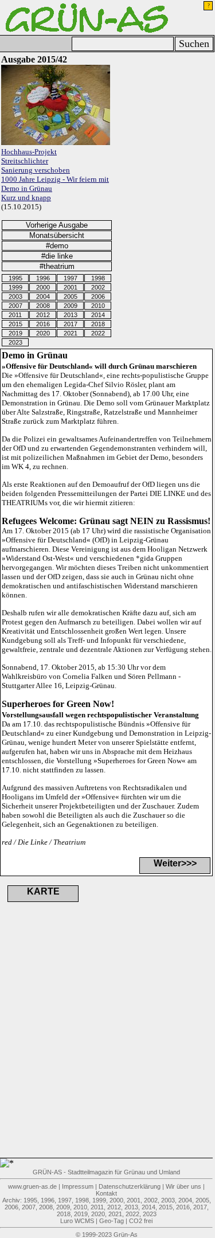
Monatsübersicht (56, 235)
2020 (43, 333)
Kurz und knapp (26, 197)
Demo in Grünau (26, 188)
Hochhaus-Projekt (29, 151)
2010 (98, 305)
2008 (43, 305)
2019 (15, 333)
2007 (15, 305)
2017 (70, 324)
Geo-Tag (111, 1220)
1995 (15, 278)
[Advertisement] (63, 1044)
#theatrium (57, 266)
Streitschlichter (24, 161)
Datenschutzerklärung (130, 1186)
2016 (43, 324)
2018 (98, 324)
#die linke (57, 256)
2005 (70, 296)
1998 (98, 278)
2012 (43, 314)
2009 (70, 305)
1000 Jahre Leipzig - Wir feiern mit (55, 179)
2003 (15, 296)
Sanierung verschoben (35, 170)
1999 (15, 287)
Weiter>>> (175, 863)
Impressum (77, 1186)
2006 (98, 296)
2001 (70, 287)
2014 (98, 314)
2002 (98, 287)
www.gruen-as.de (32, 1186)
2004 (43, 296)
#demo (57, 245)
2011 (15, 314)
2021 (70, 333)
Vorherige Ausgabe (57, 225)
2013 (70, 314)
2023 (15, 342)
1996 (43, 278)
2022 (98, 333)
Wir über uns (183, 1186)
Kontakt (106, 1193)
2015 (15, 324)
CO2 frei (141, 1220)
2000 (43, 287)
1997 (70, 278)
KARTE (43, 891)
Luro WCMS (77, 1220)
